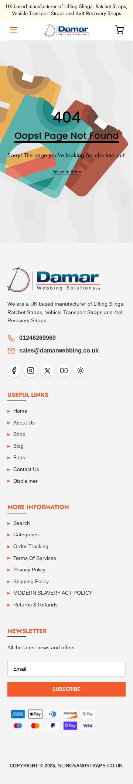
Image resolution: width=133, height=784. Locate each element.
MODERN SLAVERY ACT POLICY (52, 593)
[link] (66, 172)
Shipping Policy (31, 581)
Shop (19, 434)
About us (24, 423)
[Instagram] (30, 370)
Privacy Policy (29, 569)
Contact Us (26, 469)
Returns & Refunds (35, 605)
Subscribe (66, 689)
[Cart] (119, 30)
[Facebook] (13, 370)
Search (21, 523)
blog (18, 446)
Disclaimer (25, 481)
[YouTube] (63, 370)
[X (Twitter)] (47, 370)
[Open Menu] (13, 30)
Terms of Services (34, 558)
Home (20, 411)
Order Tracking (30, 546)
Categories (26, 534)
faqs (19, 457)
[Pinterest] (80, 370)
